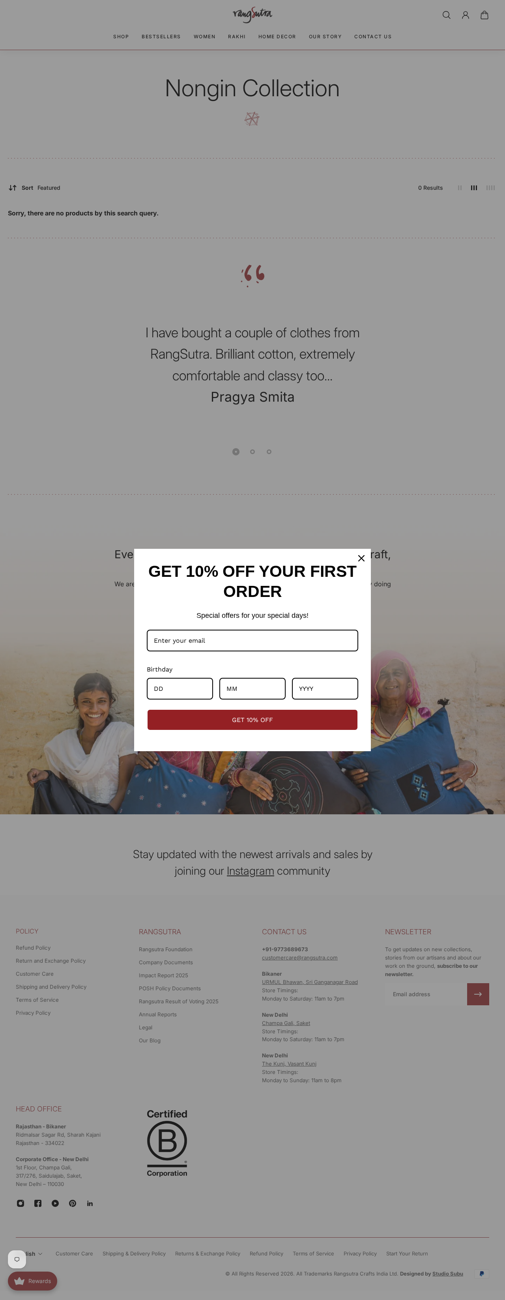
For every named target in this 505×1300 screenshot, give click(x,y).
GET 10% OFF (252, 720)
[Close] (361, 558)
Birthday (159, 669)
